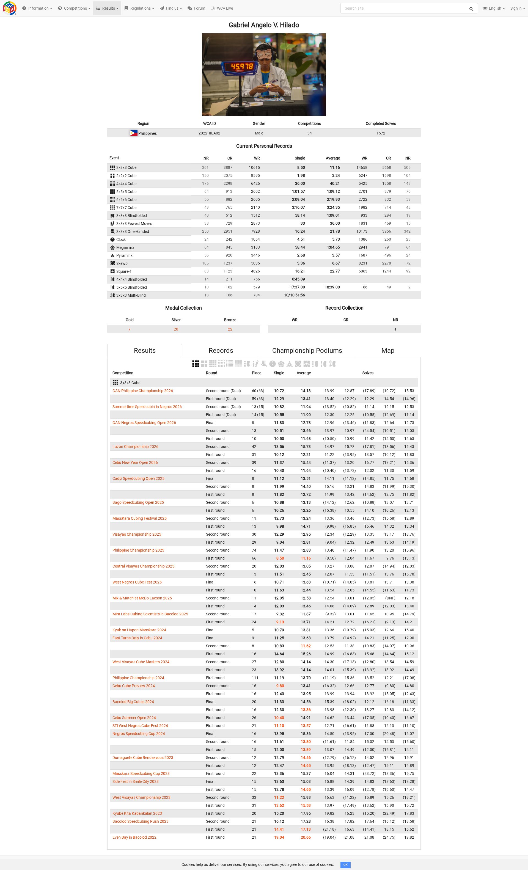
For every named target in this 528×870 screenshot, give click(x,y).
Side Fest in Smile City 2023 (135, 781)
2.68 (301, 255)
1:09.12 (333, 191)
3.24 (336, 175)
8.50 (301, 167)
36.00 (300, 183)
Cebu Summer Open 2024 (134, 717)
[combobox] (409, 8)
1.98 (301, 175)
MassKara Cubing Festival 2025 (139, 518)
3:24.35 (333, 207)
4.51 (301, 239)
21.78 (335, 231)
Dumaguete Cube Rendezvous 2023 (142, 757)
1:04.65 (333, 247)
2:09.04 (298, 199)
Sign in (516, 8)
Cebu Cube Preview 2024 (133, 686)
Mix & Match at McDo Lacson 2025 (142, 598)
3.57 (336, 255)
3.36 (301, 263)
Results (145, 350)
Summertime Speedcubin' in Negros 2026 (147, 406)
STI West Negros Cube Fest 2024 (140, 725)
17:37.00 (297, 287)
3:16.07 (298, 207)
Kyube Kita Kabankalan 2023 (137, 813)
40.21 (335, 183)
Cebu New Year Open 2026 (135, 462)
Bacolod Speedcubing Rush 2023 (140, 821)
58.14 (300, 215)
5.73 (336, 239)
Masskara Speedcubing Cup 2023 (141, 773)
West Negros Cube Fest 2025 (137, 582)
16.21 (300, 271)
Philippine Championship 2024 (138, 678)
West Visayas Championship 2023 (141, 797)
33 (303, 223)
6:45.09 (298, 279)
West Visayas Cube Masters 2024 (140, 662)
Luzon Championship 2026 (135, 446)
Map (387, 350)
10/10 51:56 (294, 295)
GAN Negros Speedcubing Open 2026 (144, 422)
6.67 (336, 263)
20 (176, 329)
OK (345, 865)
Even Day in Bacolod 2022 (134, 837)
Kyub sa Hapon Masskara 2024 (139, 630)
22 (230, 329)
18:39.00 (332, 287)
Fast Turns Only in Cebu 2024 (137, 638)
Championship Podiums (307, 350)
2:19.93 (333, 199)
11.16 (335, 167)
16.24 (300, 231)
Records (221, 350)
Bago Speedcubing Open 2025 (138, 502)
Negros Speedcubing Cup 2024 (138, 733)
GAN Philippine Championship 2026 (142, 391)
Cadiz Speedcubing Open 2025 (138, 478)
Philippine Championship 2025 (138, 550)
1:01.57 (298, 191)
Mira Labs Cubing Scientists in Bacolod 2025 (150, 614)
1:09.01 (333, 215)
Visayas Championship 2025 (136, 534)
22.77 (335, 271)
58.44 (300, 247)
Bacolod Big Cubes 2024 (133, 702)
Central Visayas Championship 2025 (143, 566)
